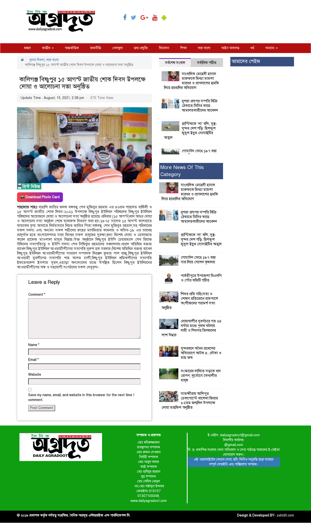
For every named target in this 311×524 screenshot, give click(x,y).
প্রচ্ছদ (27, 48)
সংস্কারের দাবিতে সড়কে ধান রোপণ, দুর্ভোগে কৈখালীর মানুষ (201, 376)
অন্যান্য (270, 48)
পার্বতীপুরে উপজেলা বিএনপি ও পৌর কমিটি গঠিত (201, 278)
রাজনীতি (95, 48)
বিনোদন (164, 48)
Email (33, 360)
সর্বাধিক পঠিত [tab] (206, 62)
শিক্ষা (183, 48)
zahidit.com (285, 515)
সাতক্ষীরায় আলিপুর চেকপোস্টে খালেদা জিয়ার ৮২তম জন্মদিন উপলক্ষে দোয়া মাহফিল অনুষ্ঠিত (190, 400)
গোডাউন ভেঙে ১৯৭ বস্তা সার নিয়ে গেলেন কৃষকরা (199, 153)
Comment (36, 295)
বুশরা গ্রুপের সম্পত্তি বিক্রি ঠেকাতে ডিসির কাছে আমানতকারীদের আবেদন (200, 106)
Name (33, 345)
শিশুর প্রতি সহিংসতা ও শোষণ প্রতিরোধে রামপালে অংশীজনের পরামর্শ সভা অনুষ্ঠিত (190, 301)
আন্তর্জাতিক (72, 48)
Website (34, 375)
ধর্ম (252, 48)
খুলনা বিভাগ (36, 60)
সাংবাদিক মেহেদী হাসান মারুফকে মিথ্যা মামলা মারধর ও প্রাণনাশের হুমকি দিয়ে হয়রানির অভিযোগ (191, 80)
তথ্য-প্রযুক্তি (141, 48)
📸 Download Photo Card (40, 197)
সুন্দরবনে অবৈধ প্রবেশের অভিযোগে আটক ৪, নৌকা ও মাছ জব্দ (201, 353)
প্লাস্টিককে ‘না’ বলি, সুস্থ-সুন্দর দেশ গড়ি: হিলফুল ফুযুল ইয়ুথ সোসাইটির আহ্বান (190, 130)
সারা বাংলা (204, 48)
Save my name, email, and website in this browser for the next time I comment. (81, 397)
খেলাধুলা (117, 48)
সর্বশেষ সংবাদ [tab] (175, 62)
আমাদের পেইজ (246, 61)
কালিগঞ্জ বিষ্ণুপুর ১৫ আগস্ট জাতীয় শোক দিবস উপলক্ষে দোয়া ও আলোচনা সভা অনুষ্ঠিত (82, 83)
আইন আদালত (230, 48)
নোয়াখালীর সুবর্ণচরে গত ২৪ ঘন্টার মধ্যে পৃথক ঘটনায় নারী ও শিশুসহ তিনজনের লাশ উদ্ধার (192, 328)
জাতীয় (46, 48)
